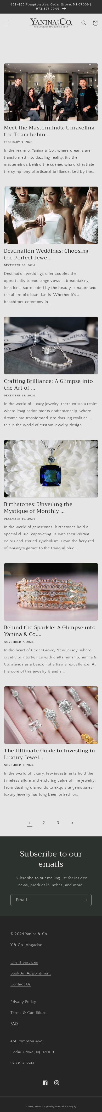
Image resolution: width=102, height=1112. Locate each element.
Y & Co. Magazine (26, 945)
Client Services (24, 962)
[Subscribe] (85, 900)
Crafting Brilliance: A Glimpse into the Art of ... (48, 384)
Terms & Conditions (28, 1012)
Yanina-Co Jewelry (44, 1106)
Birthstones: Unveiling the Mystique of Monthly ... (38, 508)
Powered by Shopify (65, 1106)
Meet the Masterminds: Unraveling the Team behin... (49, 131)
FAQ (14, 1023)
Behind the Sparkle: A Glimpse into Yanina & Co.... (49, 631)
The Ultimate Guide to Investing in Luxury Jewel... (49, 754)
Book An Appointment (30, 973)
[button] (6, 23)
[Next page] (72, 823)
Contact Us (20, 984)
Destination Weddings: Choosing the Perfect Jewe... (46, 254)
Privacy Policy (23, 1002)
